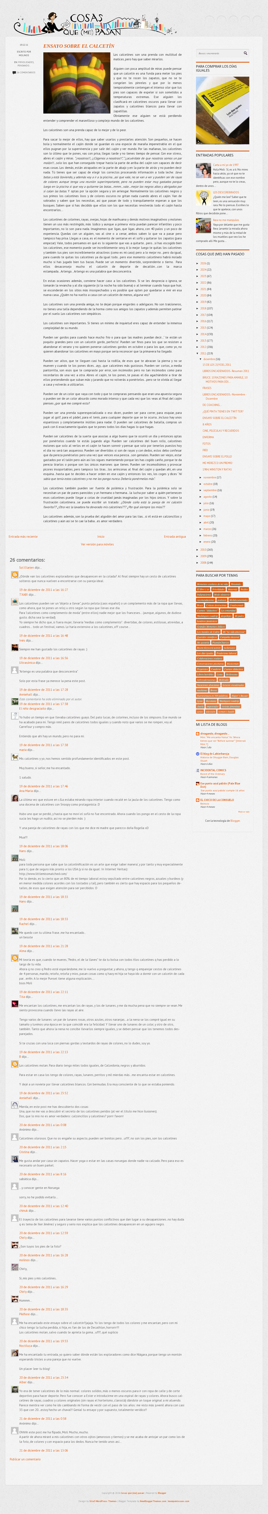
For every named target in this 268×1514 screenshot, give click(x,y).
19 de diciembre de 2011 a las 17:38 (43, 704)
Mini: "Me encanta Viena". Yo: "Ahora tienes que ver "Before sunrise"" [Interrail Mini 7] (223, 740)
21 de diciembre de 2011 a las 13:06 (43, 1450)
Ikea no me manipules (226, 220)
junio (207, 510)
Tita (22, 997)
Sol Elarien (26, 568)
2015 (203, 327)
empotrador (213, 706)
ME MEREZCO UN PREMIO (217, 463)
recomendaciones (205, 600)
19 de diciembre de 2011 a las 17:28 (43, 690)
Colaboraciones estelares (209, 658)
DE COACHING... (212, 405)
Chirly (23, 1238)
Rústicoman (233, 663)
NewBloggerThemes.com (153, 1501)
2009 (203, 556)
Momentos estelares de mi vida (212, 584)
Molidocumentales (238, 600)
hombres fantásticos (207, 621)
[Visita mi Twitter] (209, 20)
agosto (208, 497)
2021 (203, 289)
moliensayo (229, 647)
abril (206, 522)
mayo (207, 516)
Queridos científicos (207, 637)
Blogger (235, 821)
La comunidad (228, 610)
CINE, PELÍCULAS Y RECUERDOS (221, 431)
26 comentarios (26, 72)
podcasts (222, 600)
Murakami (211, 701)
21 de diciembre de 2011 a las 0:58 (42, 1419)
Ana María (26, 791)
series (200, 711)
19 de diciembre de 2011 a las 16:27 (43, 590)
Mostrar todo (243, 811)
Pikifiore (24, 1314)
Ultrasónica (27, 663)
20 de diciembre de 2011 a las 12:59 (43, 1233)
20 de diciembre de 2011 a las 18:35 (43, 1309)
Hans (22, 851)
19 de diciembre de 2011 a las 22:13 (43, 1052)
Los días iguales (205, 653)
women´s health (226, 711)
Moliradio (224, 679)
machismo (202, 690)
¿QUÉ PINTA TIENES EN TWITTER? (223, 411)
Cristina (24, 1152)
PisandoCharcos (220, 642)
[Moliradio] (245, 20)
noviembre (210, 477)
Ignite (200, 701)
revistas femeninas (231, 706)
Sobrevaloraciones (206, 679)
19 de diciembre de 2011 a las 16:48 (43, 636)
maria (23, 750)
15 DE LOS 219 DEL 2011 (217, 365)
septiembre (210, 490)
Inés (22, 640)
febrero (208, 535)
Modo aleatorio (222, 594)
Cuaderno (216, 669)
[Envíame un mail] (233, 20)
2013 (203, 340)
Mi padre (239, 615)
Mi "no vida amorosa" (234, 631)
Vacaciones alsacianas (208, 685)
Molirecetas (232, 674)
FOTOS (207, 444)
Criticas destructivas (216, 605)
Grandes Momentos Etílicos (211, 626)
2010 (203, 550)
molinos (24, 1260)
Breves (213, 690)
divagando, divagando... (214, 733)
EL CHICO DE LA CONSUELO (217, 800)
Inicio (100, 537)
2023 (203, 276)
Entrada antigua (175, 537)
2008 (203, 563)
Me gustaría (203, 642)
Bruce (200, 605)
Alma (22, 951)
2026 (203, 263)
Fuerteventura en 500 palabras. (212, 695)
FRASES (207, 388)
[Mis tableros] (257, 20)
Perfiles (244, 589)
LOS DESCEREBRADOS (226, 192)
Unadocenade (237, 605)
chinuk (23, 1211)
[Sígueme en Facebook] (221, 20)
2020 (203, 295)
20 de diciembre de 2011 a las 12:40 (43, 1206)
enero (207, 542)
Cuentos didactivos (233, 669)
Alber (23, 1382)
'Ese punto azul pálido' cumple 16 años (222, 790)
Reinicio (204, 803)
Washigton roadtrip (229, 701)
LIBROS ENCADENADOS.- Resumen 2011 (226, 371)
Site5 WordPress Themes (103, 1501)
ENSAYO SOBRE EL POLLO (217, 456)
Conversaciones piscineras (210, 663)
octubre (208, 484)
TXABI (23, 595)
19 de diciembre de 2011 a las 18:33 (43, 897)
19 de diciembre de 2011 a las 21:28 (43, 946)
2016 (203, 321)
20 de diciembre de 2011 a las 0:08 (42, 1125)
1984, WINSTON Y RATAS (217, 469)
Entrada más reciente (23, 537)
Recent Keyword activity (209, 647)
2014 (203, 334)
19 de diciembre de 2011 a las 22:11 (43, 992)
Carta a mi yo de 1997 (226, 165)
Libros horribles (205, 674)
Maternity (232, 589)
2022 (203, 282)
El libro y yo (203, 589)
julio (206, 503)
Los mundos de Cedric (208, 631)
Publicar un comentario (25, 1459)
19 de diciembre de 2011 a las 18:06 (43, 846)
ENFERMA (208, 437)
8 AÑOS (207, 424)
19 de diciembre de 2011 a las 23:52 (43, 1093)
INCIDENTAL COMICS (213, 770)
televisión (210, 711)
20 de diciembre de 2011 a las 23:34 (43, 1378)
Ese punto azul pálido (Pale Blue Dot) (220, 785)
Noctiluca (25, 1346)
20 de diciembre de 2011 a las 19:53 (43, 1341)
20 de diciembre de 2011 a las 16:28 (43, 1255)
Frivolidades (26, 62)
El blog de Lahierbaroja (214, 754)
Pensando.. (24, 65)
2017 (203, 315)
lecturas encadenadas (233, 685)
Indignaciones (204, 594)
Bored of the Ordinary (212, 773)
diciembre (210, 359)
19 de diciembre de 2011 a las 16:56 (43, 658)
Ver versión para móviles (97, 544)
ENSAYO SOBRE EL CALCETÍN (78, 46)
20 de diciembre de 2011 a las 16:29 (43, 1287)
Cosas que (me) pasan (132, 1493)
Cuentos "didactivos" (207, 610)
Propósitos (202, 669)
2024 (203, 269)
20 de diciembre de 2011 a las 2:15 (42, 1147)
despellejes (226, 615)
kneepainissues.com (178, 1501)
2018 (203, 308)
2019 (203, 302)
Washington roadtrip (207, 615)
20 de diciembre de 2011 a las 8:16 (42, 1174)
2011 (203, 353)
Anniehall (25, 694)
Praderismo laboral (226, 653)
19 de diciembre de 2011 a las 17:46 (43, 786)
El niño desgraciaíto (32, 708)
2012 (203, 347)
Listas (220, 674)
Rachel (24, 924)
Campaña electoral (229, 637)
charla (200, 706)
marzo (208, 529)
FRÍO (205, 450)
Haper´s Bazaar (240, 695)
